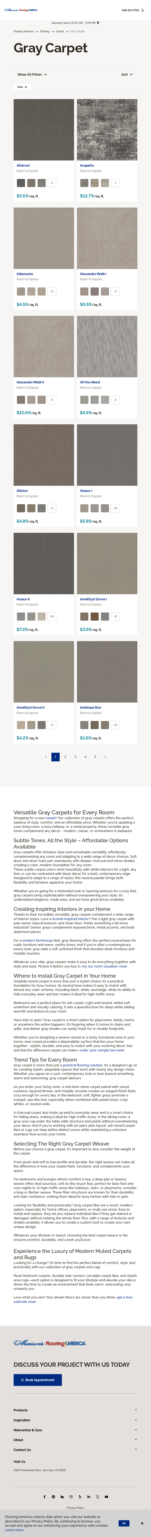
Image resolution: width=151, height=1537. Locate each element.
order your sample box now (102, 1050)
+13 (115, 725)
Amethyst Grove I (93, 599)
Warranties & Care (28, 1430)
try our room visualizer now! (105, 966)
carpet (50, 818)
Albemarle (25, 274)
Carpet (60, 31)
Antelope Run (90, 707)
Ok (124, 1523)
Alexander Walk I (93, 274)
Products (21, 1410)
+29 (115, 508)
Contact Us (22, 1450)
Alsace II (23, 599)
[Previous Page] (45, 757)
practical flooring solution (83, 1065)
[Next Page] (105, 757)
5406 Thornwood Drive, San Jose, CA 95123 (40, 1470)
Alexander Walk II (30, 382)
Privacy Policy (75, 1507)
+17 (115, 616)
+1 (115, 183)
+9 (115, 291)
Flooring (45, 31)
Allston (22, 491)
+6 (115, 399)
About (18, 1440)
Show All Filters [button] (30, 74)
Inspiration (22, 1420)
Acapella (87, 165)
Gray (20, 86)
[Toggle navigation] (143, 10)
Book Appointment (40, 1380)
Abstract (23, 165)
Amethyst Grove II (30, 707)
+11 (52, 291)
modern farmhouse (37, 940)
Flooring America (24, 31)
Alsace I (86, 491)
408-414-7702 (130, 10)
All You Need (90, 382)
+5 (52, 183)
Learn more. (14, 1530)
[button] (25, 87)
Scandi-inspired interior (70, 919)
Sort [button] (124, 74)
